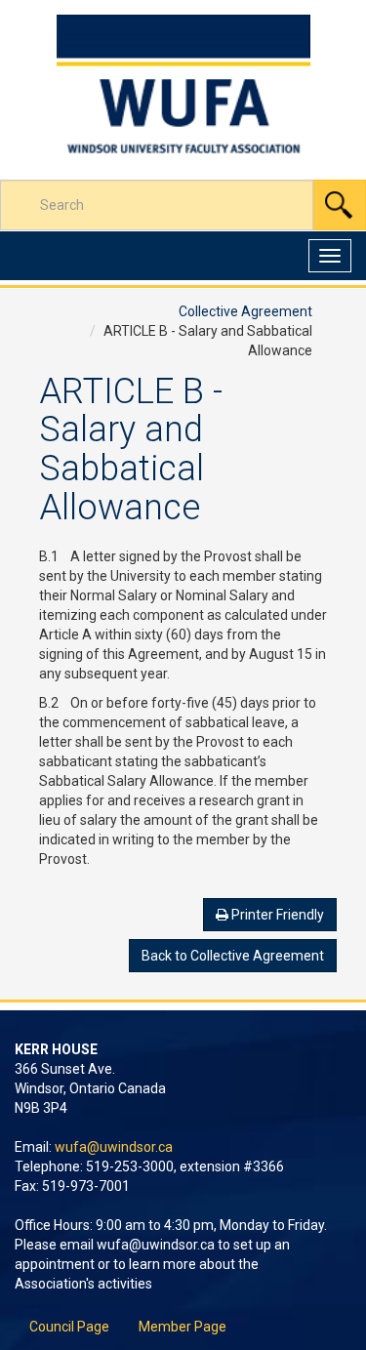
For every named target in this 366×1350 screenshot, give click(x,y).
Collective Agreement (245, 311)
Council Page (69, 1326)
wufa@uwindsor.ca (114, 1147)
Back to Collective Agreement (233, 955)
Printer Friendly (276, 914)
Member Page (182, 1326)
